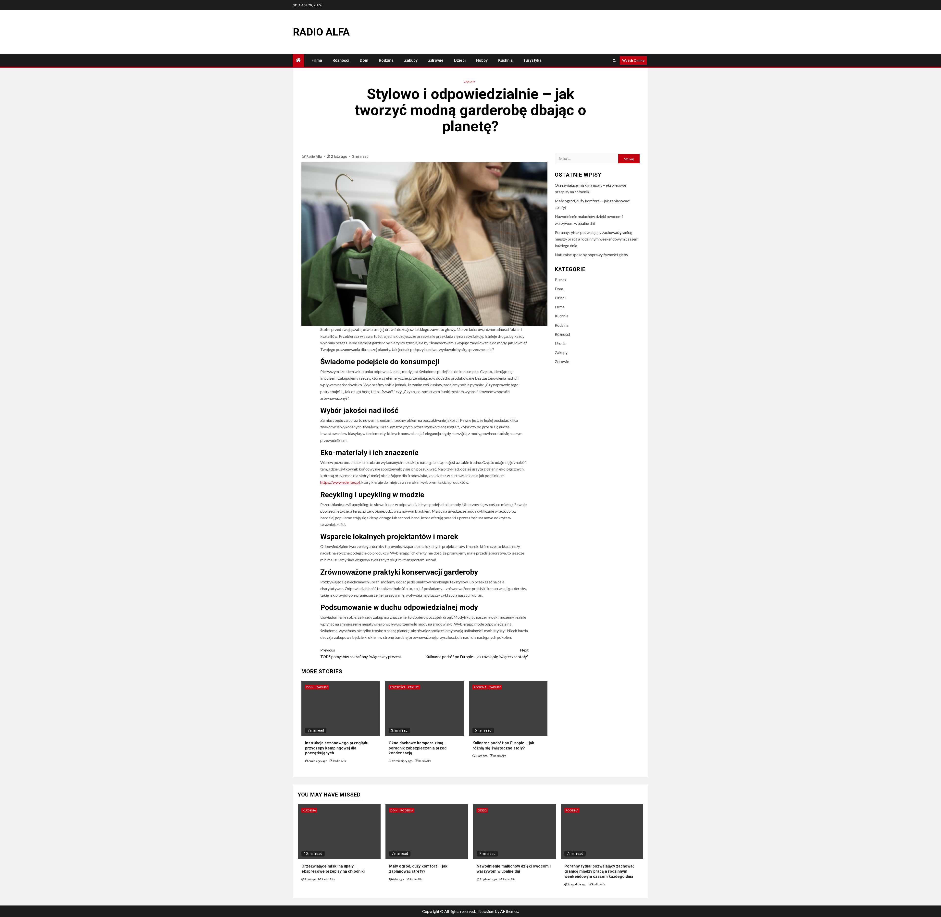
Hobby (482, 60)
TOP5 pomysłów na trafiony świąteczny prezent (360, 653)
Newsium (486, 911)
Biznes (560, 279)
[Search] (614, 60)
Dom (364, 60)
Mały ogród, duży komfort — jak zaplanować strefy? (418, 869)
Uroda (560, 343)
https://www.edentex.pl (340, 482)
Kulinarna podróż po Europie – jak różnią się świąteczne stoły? (477, 653)
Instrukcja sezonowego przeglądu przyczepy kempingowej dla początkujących (336, 748)
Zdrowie (436, 60)
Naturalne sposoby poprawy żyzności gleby (591, 254)
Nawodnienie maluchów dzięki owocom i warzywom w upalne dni (514, 869)
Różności (341, 60)
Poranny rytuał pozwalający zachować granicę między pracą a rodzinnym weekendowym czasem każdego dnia (596, 239)
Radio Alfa (321, 32)
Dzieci (460, 60)
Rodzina (386, 60)
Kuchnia (505, 60)
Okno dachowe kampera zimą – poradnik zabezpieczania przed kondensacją (418, 748)
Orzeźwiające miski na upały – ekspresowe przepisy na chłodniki (333, 869)
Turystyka (532, 60)
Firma (316, 60)
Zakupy (411, 60)
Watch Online (633, 60)
